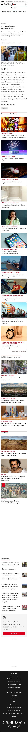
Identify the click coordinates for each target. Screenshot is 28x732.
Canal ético (14, 704)
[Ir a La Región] (10, 4)
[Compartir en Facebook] (5, 69)
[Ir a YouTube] (20, 722)
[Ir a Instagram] (11, 722)
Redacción (4, 39)
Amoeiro (9, 11)
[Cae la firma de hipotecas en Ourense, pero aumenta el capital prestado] (14, 390)
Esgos (24, 11)
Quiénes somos (14, 676)
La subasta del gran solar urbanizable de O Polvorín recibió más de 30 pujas (10, 587)
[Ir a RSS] (18, 726)
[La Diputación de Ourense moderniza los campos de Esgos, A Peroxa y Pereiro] (14, 413)
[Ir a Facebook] (3, 722)
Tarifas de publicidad (14, 684)
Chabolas (4, 108)
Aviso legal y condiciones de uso (14, 713)
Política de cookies (14, 710)
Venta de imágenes (14, 687)
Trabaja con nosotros (14, 679)
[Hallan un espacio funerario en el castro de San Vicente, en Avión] (14, 443)
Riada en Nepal (9, 1)
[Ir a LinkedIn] (16, 722)
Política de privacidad (14, 707)
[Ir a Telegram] (14, 726)
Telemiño (14, 695)
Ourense (4, 11)
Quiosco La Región (14, 681)
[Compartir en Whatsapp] (2, 69)
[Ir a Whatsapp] (9, 726)
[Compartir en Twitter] (7, 69)
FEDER (14, 716)
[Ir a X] (7, 722)
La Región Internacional (14, 692)
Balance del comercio (20, 1)
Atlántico (14, 698)
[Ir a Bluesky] (24, 722)
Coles (20, 11)
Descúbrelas (14, 633)
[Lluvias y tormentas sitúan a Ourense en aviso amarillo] (14, 367)
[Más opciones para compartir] (10, 69)
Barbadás (15, 11)
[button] (26, 4)
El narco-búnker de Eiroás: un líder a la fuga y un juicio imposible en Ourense (11, 608)
